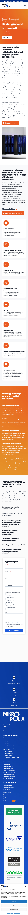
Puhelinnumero (9, 585)
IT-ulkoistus (8, 594)
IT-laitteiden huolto (10, 599)
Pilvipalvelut (8, 605)
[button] (26, 886)
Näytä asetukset (14, 909)
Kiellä (14, 905)
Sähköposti (8, 572)
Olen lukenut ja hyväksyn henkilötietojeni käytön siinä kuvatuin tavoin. (14, 624)
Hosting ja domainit (10, 607)
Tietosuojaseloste (17, 913)
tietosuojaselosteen (16, 622)
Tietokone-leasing (10, 604)
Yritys (6, 578)
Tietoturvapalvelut (10, 597)
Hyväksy (14, 901)
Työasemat (8, 595)
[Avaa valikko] (24, 5)
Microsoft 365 (9, 602)
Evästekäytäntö (10, 913)
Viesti (6, 612)
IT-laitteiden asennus (10, 600)
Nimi (6, 564)
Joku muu (8, 609)
